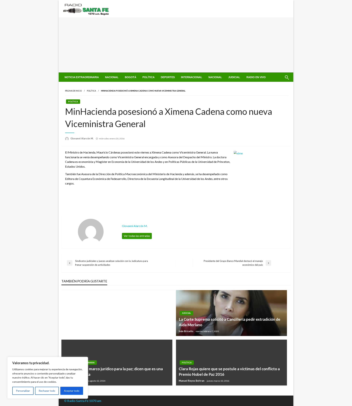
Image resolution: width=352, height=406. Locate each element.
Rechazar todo (47, 390)
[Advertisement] (176, 45)
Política (148, 77)
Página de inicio (73, 90)
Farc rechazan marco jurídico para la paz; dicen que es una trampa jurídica (113, 371)
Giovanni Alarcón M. (82, 138)
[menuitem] (81, 77)
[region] (47, 378)
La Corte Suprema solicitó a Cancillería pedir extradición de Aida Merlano (229, 322)
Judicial (234, 77)
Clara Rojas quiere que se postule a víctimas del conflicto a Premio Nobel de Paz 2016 (229, 371)
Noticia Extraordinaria (82, 77)
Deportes (168, 77)
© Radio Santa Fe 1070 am (82, 401)
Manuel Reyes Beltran (192, 380)
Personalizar (23, 390)
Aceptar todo (71, 390)
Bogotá (130, 77)
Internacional (191, 77)
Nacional (112, 77)
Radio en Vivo (256, 77)
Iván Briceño (186, 331)
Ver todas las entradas (137, 235)
